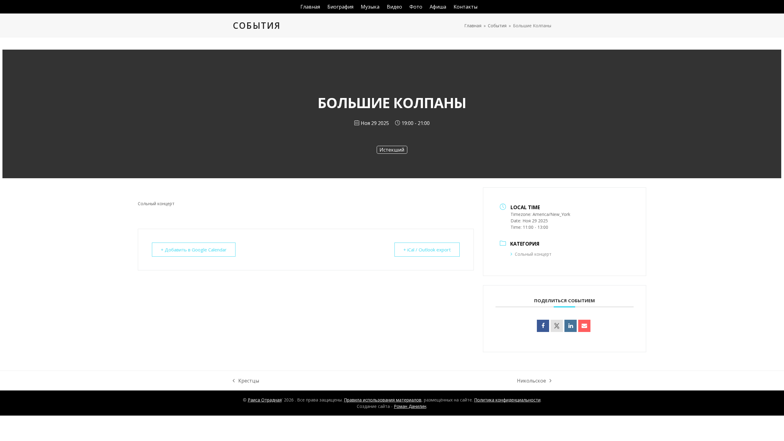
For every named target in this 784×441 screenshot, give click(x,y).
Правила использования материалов (382, 400)
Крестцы (246, 380)
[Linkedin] (570, 326)
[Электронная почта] (584, 326)
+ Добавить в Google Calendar (194, 250)
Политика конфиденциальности (507, 400)
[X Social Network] (557, 326)
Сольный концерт (533, 254)
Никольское (531, 380)
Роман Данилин (410, 406)
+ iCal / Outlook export (427, 250)
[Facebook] (543, 326)
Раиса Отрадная (265, 400)
